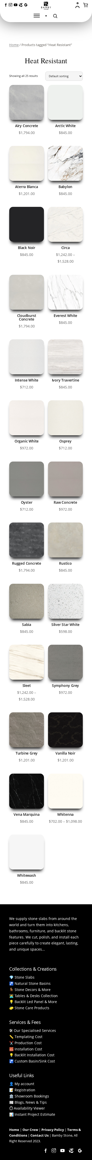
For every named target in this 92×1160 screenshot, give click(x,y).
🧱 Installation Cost (25, 1049)
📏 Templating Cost (25, 1036)
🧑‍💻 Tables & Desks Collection (33, 995)
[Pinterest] (20, 5)
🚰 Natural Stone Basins (30, 983)
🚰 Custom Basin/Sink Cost (32, 1061)
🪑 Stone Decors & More (30, 989)
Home (14, 44)
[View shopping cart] (86, 5)
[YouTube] (15, 5)
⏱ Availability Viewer (27, 1108)
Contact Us (39, 1135)
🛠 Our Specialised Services (32, 1030)
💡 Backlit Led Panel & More (33, 1001)
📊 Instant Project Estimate (32, 1114)
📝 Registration (22, 1089)
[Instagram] (10, 5)
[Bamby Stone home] (46, 6)
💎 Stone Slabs (21, 977)
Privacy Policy (52, 1129)
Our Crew (30, 1129)
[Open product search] (55, 16)
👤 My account (21, 1083)
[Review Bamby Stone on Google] (26, 5)
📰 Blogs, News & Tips (28, 1102)
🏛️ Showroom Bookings (29, 1096)
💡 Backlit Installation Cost (31, 1054)
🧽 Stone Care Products (29, 1007)
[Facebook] (5, 5)
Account (78, 5)
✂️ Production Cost (25, 1042)
